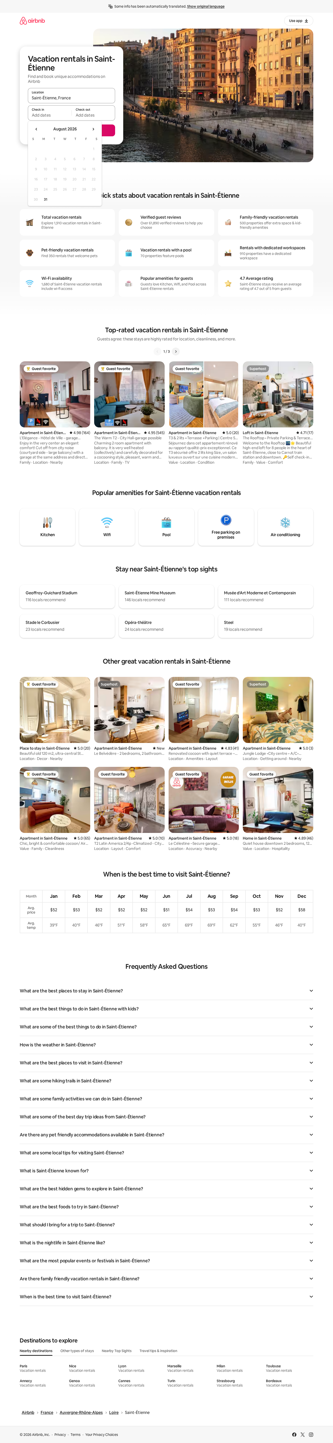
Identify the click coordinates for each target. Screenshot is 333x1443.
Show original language (206, 6)
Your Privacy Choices (101, 1434)
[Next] (176, 351)
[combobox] (71, 98)
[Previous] (157, 351)
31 (45, 199)
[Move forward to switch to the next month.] (93, 129)
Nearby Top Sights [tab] (117, 1351)
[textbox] (50, 115)
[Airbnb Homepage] (32, 20)
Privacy (60, 1434)
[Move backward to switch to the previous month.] (36, 129)
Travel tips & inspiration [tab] (158, 1351)
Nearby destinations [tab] (36, 1351)
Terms (75, 1434)
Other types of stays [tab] (77, 1351)
